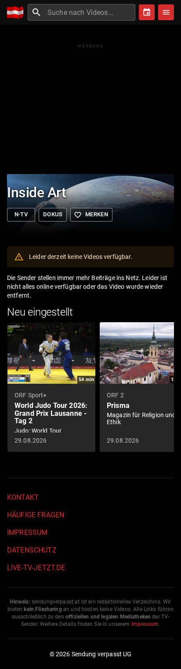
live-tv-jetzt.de (36, 568)
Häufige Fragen (35, 515)
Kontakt (23, 497)
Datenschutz (32, 550)
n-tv (21, 214)
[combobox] (90, 12)
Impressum (27, 532)
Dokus (52, 214)
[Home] (17, 12)
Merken (91, 215)
